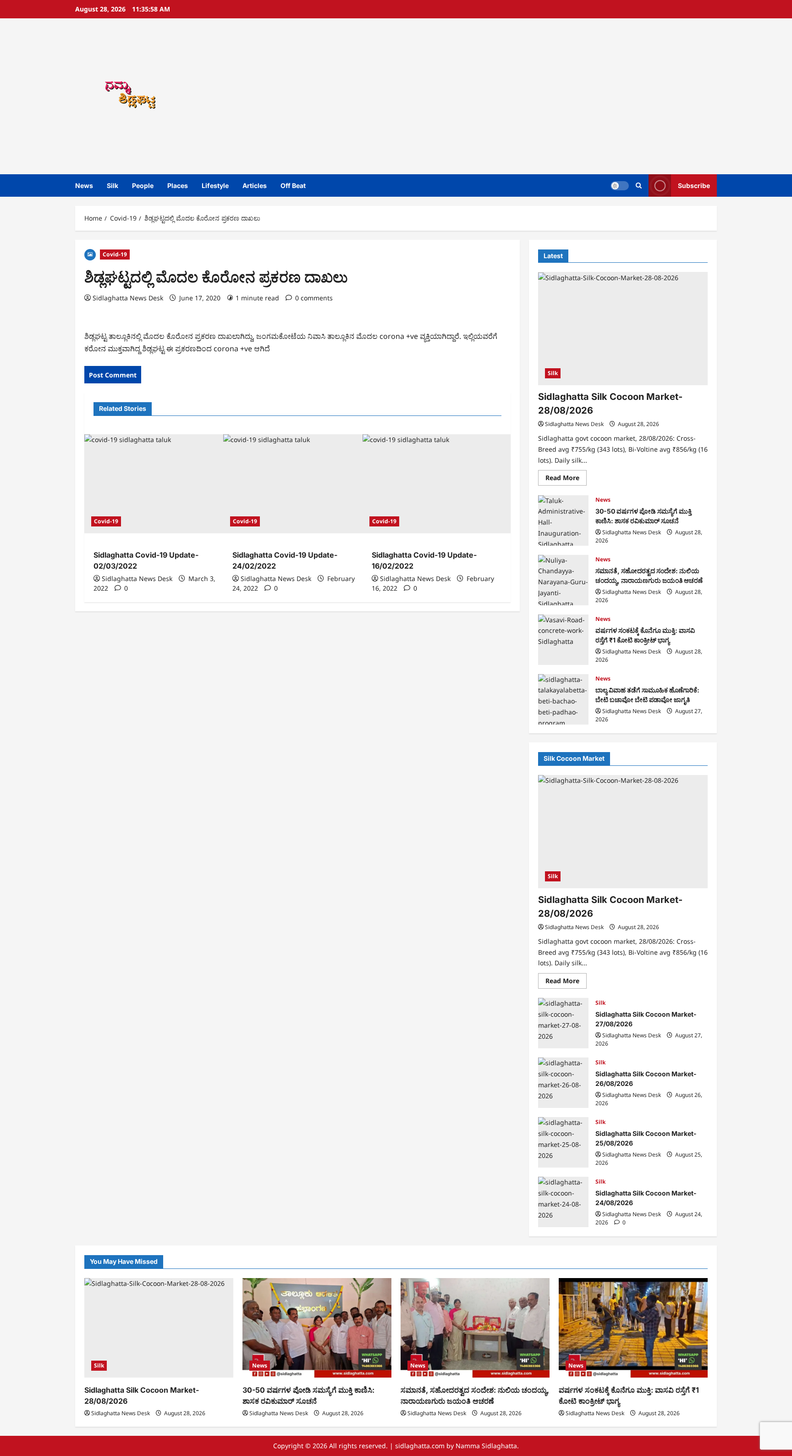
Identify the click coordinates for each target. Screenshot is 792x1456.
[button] (639, 185)
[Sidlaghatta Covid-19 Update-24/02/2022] (297, 483)
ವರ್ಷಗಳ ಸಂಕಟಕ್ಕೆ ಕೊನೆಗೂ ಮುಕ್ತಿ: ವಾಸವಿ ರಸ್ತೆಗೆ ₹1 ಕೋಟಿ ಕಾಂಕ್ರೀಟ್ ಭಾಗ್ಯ (563, 640)
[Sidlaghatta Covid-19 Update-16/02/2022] (437, 483)
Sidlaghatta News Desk (128, 297)
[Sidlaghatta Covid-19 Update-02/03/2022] (158, 483)
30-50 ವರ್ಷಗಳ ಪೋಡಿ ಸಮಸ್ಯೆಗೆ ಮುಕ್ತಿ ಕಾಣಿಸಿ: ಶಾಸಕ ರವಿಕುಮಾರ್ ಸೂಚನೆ (563, 520)
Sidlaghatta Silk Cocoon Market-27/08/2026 (563, 1023)
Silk (112, 185)
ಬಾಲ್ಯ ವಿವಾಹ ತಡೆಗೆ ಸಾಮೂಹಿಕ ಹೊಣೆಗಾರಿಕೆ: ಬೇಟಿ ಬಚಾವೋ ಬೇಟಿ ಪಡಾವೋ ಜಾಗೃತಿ (563, 699)
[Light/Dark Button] (619, 185)
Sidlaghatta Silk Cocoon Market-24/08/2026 (563, 1202)
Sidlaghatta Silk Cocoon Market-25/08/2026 (563, 1142)
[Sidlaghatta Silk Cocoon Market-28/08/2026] (623, 329)
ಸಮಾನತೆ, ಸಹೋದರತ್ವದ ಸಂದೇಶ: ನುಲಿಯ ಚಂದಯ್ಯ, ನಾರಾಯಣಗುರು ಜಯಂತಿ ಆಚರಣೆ (563, 580)
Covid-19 (115, 254)
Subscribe (694, 185)
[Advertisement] (526, 96)
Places (177, 185)
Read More (566, 479)
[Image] (90, 253)
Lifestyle (215, 185)
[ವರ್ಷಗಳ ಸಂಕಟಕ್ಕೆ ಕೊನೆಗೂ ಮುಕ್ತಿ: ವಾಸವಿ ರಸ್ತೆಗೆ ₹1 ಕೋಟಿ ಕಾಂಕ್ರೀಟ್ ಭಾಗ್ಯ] (633, 1328)
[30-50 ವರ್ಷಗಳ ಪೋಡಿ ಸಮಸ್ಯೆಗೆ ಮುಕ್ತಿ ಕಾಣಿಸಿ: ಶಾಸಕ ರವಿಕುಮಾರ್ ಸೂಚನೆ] (316, 1328)
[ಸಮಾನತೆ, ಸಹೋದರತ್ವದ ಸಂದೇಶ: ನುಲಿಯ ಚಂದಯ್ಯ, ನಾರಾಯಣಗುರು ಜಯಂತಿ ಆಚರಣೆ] (475, 1328)
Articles (254, 185)
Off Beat (293, 185)
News (84, 185)
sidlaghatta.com (420, 1445)
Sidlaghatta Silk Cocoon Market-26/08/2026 (563, 1082)
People (143, 185)
